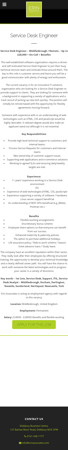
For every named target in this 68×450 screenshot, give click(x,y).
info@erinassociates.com (35, 442)
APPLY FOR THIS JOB (34, 325)
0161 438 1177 (35, 436)
